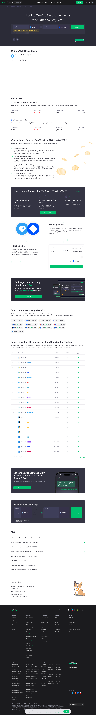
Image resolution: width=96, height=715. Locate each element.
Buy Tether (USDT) (15, 669)
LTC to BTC (50, 678)
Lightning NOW (29, 652)
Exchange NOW (48, 212)
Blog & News (14, 620)
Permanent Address (30, 620)
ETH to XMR (43, 671)
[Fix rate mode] (57, 27)
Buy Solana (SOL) (15, 690)
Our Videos (14, 624)
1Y (23, 60)
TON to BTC (23, 357)
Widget (42, 627)
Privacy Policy (72, 622)
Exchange (40, 2)
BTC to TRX (58, 676)
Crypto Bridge (29, 645)
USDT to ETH (58, 667)
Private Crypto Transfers (31, 636)
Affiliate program (44, 624)
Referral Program (44, 622)
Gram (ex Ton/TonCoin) (22, 6)
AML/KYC (71, 617)
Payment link (29, 655)
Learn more (77, 191)
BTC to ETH (43, 680)
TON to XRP (23, 417)
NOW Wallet (28, 624)
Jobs (13, 627)
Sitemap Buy (14, 699)
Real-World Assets (30, 638)
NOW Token (28, 629)
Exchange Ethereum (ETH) (31, 666)
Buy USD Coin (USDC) (16, 673)
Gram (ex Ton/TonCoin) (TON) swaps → (22, 586)
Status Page (57, 629)
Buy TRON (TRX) (15, 685)
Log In (79, 2)
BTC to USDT (43, 666)
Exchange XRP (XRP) (30, 689)
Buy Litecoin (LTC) (15, 680)
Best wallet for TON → (17, 594)
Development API (44, 617)
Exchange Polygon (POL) (31, 683)
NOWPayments (44, 636)
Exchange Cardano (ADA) (31, 678)
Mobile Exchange (29, 622)
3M (20, 60)
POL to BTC (58, 683)
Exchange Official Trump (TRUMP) (31, 694)
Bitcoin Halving (58, 631)
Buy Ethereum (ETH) (16, 666)
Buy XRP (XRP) (15, 676)
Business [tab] (18, 2)
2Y (25, 60)
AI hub (27, 634)
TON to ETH (24, 367)
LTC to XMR (50, 667)
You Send (16, 26)
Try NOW (28, 296)
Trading (27, 657)
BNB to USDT (51, 685)
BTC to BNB (50, 681)
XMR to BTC (43, 676)
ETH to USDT (58, 674)
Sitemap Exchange (30, 699)
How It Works (58, 620)
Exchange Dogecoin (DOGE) (31, 680)
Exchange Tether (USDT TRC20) (32, 671)
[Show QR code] (82, 609)
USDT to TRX (50, 664)
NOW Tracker (29, 627)
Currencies (12, 6)
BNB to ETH (43, 678)
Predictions (28, 631)
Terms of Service (72, 620)
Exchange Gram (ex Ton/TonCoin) (30, 686)
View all (82, 457)
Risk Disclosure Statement (74, 624)
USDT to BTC (43, 685)
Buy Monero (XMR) (16, 683)
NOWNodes (43, 641)
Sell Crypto (14, 697)
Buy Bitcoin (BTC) (15, 664)
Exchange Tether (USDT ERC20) (32, 669)
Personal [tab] (10, 2)
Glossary (57, 622)
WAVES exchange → (17, 589)
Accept (66, 711)
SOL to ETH (58, 664)
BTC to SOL (58, 685)
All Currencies (29, 697)
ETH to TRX (58, 681)
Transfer (52, 2)
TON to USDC (25, 437)
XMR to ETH (50, 676)
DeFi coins (28, 643)
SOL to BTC (43, 683)
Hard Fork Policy (72, 627)
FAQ (56, 617)
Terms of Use (47, 712)
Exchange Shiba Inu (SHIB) (31, 691)
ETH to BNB (50, 669)
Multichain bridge (44, 634)
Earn (46, 2)
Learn (59, 2)
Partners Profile (44, 620)
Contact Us (57, 624)
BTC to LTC (58, 671)
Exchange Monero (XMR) (31, 676)
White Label (43, 629)
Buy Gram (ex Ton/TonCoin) (17, 687)
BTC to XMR (43, 664)
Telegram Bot (29, 650)
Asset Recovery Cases (73, 631)
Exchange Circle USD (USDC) (32, 673)
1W (14, 60)
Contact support (22, 487)
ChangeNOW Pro (29, 617)
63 (20, 457)
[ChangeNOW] (4, 2)
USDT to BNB (58, 669)
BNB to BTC (50, 671)
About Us (14, 617)
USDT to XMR (43, 669)
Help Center (57, 627)
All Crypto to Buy (15, 694)
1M (17, 60)
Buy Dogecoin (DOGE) (16, 678)
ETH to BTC (43, 673)
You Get (45, 26)
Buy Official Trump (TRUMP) (17, 692)
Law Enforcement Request (74, 629)
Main (7, 6)
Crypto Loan (28, 648)
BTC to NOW (58, 678)
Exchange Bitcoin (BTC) (31, 664)
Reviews (13, 629)
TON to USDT (25, 382)
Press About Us (15, 622)
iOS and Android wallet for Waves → (21, 597)
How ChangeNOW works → (19, 591)
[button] (34, 27)
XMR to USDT (51, 683)
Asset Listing (43, 631)
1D (12, 60)
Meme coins (28, 641)
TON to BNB (25, 427)
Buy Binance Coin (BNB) (17, 671)
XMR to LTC (50, 674)
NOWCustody (43, 638)
